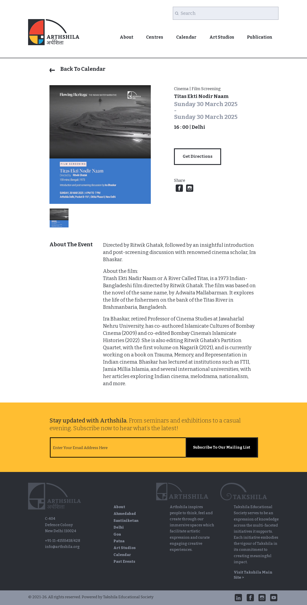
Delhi (118, 527)
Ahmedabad (124, 514)
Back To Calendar (82, 69)
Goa (117, 534)
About (126, 37)
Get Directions (197, 156)
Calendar (186, 37)
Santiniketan (125, 520)
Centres (154, 37)
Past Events (124, 561)
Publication (259, 37)
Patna (119, 541)
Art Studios (221, 37)
